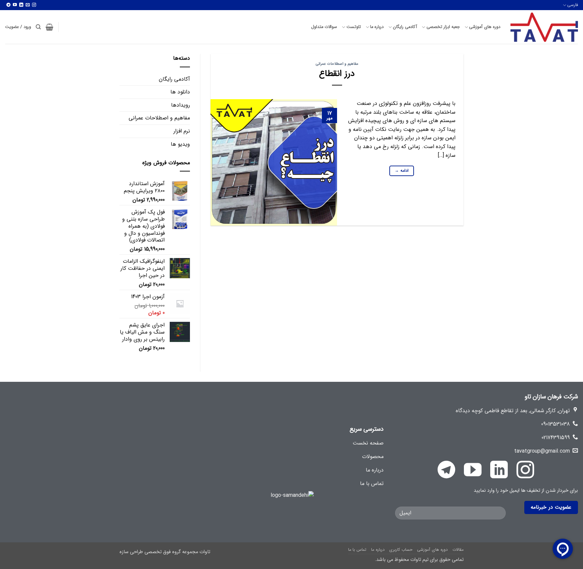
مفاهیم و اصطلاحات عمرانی (337, 64)
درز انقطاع (337, 73)
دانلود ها (180, 92)
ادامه (402, 170)
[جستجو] (38, 27)
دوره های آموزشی (484, 27)
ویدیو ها (180, 144)
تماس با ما (357, 549)
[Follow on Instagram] (34, 5)
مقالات (458, 549)
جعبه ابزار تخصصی (443, 27)
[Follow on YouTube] (15, 5)
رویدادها (180, 105)
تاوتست (353, 27)
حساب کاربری (400, 549)
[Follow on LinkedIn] (21, 5)
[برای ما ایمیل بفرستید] (28, 5)
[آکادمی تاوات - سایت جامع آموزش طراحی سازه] (544, 26)
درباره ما (377, 27)
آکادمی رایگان (405, 27)
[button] (49, 27)
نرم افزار (181, 131)
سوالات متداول (324, 27)
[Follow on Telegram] (8, 5)
